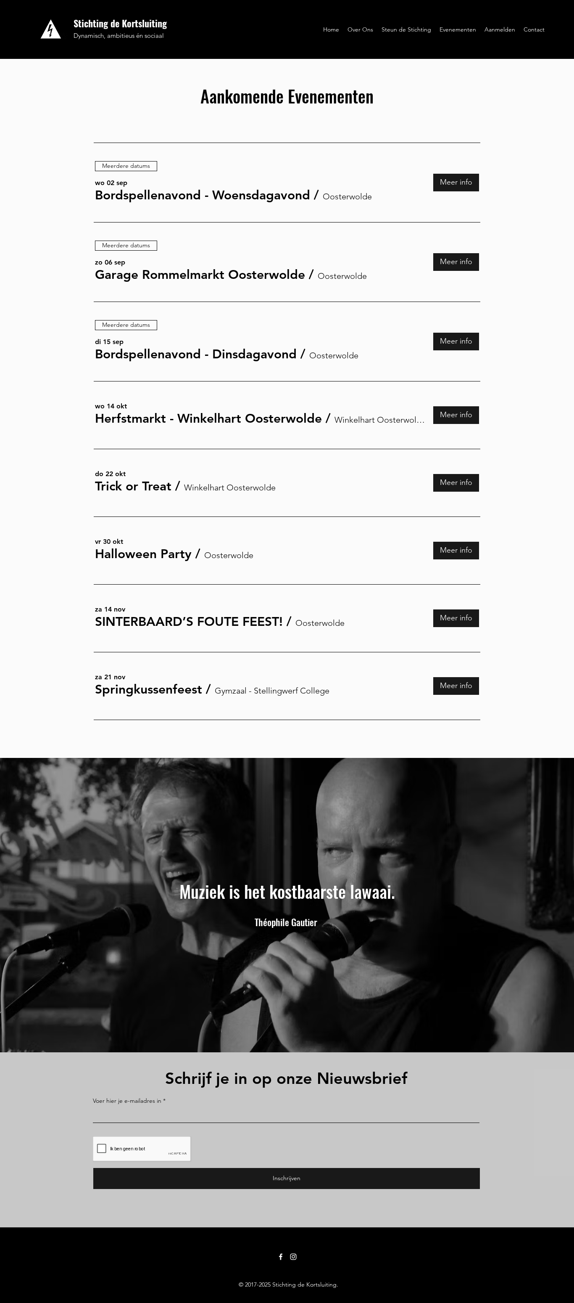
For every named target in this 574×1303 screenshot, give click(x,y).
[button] (202, 195)
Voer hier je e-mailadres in (127, 1101)
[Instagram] (293, 1257)
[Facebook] (280, 1257)
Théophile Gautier (286, 922)
